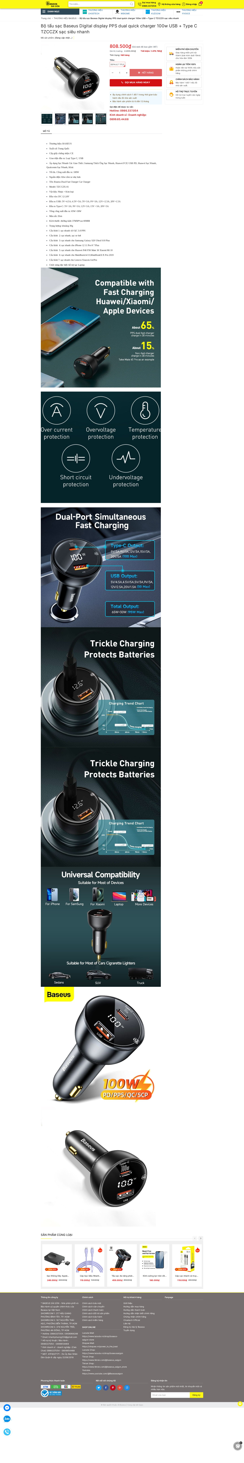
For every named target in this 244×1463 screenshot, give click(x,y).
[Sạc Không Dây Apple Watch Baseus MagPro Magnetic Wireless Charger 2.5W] (57, 1265)
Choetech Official (131, 1320)
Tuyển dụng (129, 1330)
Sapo (141, 1405)
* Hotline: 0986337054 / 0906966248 (59, 1333)
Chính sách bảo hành (92, 1317)
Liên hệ (126, 1323)
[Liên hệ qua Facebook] (7, 1407)
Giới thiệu (127, 1303)
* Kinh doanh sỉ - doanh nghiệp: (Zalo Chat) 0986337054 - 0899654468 (58, 1349)
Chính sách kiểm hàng (92, 1320)
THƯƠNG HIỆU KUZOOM (158, 12)
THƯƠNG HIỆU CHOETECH (95, 12)
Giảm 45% (52, 1269)
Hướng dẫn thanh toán (134, 1310)
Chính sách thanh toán (93, 1310)
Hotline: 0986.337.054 (124, 110)
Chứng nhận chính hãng (134, 1317)
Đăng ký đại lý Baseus (134, 1327)
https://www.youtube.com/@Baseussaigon (101, 1373)
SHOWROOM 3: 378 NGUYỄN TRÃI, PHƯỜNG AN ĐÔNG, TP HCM (58, 1328)
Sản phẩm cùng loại (56, 1235)
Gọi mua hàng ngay (137, 82)
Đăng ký (196, 1395)
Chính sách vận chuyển (93, 1306)
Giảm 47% (117, 1269)
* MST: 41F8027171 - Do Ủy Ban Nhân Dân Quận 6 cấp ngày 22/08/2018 (59, 1356)
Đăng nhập (191, 4)
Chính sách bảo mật (91, 1303)
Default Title (117, 64)
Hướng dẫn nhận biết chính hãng (139, 1313)
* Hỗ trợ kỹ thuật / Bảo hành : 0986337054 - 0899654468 (55, 1342)
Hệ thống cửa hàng (171, 4)
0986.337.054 (149, 6)
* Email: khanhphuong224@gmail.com (59, 1337)
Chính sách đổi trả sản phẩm (95, 1313)
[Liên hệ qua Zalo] (7, 1419)
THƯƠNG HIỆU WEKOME (128, 12)
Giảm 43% (182, 1269)
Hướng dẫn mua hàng (133, 1306)
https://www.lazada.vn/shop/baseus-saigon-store (100, 1338)
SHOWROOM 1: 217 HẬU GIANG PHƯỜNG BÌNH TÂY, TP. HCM (56, 1315)
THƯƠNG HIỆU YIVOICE (189, 12)
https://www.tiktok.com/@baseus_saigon (101, 1360)
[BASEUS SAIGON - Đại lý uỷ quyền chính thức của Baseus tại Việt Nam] (53, 3)
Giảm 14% (85, 1269)
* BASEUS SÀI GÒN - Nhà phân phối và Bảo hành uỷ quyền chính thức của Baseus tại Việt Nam (59, 1306)
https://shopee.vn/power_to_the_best (100, 1346)
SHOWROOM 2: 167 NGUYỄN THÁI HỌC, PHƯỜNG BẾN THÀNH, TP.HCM (59, 1322)
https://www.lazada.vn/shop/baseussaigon (101, 1353)
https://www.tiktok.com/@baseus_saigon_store (101, 1367)
